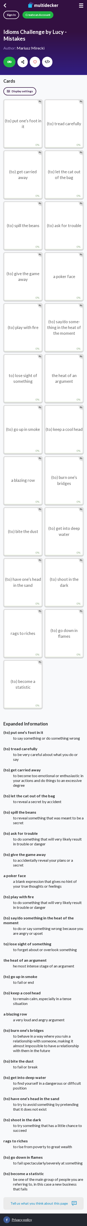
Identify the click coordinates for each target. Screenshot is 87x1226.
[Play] (9, 62)
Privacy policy (22, 1220)
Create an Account (38, 15)
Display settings (22, 91)
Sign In (11, 15)
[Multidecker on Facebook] (6, 1219)
